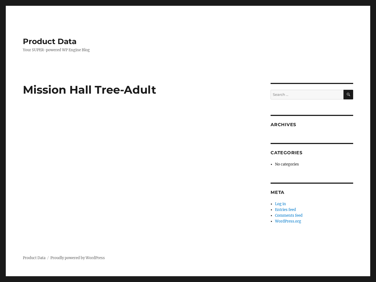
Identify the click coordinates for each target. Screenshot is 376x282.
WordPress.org (288, 221)
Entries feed (285, 209)
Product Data (50, 41)
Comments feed (289, 215)
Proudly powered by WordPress (77, 258)
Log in (280, 204)
